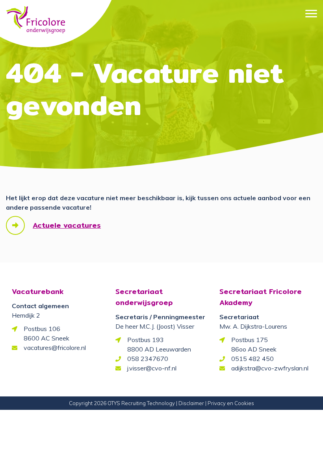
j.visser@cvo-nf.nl (151, 368)
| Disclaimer (190, 403)
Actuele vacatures (67, 225)
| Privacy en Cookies (229, 403)
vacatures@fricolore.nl (55, 348)
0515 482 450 (252, 359)
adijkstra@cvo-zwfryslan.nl (269, 368)
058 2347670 (147, 359)
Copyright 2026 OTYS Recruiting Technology (122, 403)
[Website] (35, 16)
